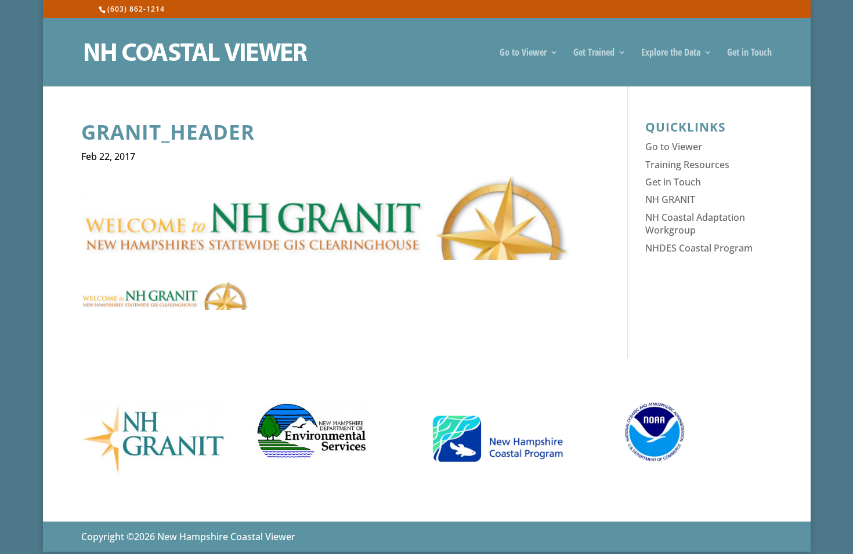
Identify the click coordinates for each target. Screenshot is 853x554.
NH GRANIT (670, 199)
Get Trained (594, 53)
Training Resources (687, 164)
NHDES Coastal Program (699, 248)
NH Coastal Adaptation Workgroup (695, 223)
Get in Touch (749, 53)
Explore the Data (670, 53)
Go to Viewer (523, 53)
